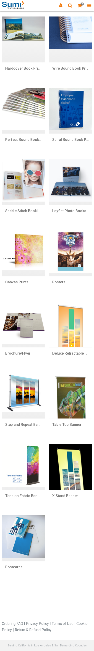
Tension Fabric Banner (23, 496)
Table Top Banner (66, 424)
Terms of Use (62, 623)
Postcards (14, 567)
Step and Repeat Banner (23, 424)
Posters (58, 282)
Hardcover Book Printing (23, 68)
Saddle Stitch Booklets (23, 211)
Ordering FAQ (12, 623)
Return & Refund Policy (33, 630)
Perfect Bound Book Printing (23, 139)
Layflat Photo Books (69, 211)
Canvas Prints (17, 282)
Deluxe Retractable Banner (70, 353)
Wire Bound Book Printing (70, 68)
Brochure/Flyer (17, 353)
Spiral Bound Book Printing (70, 139)
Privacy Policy (37, 623)
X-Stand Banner (65, 496)
